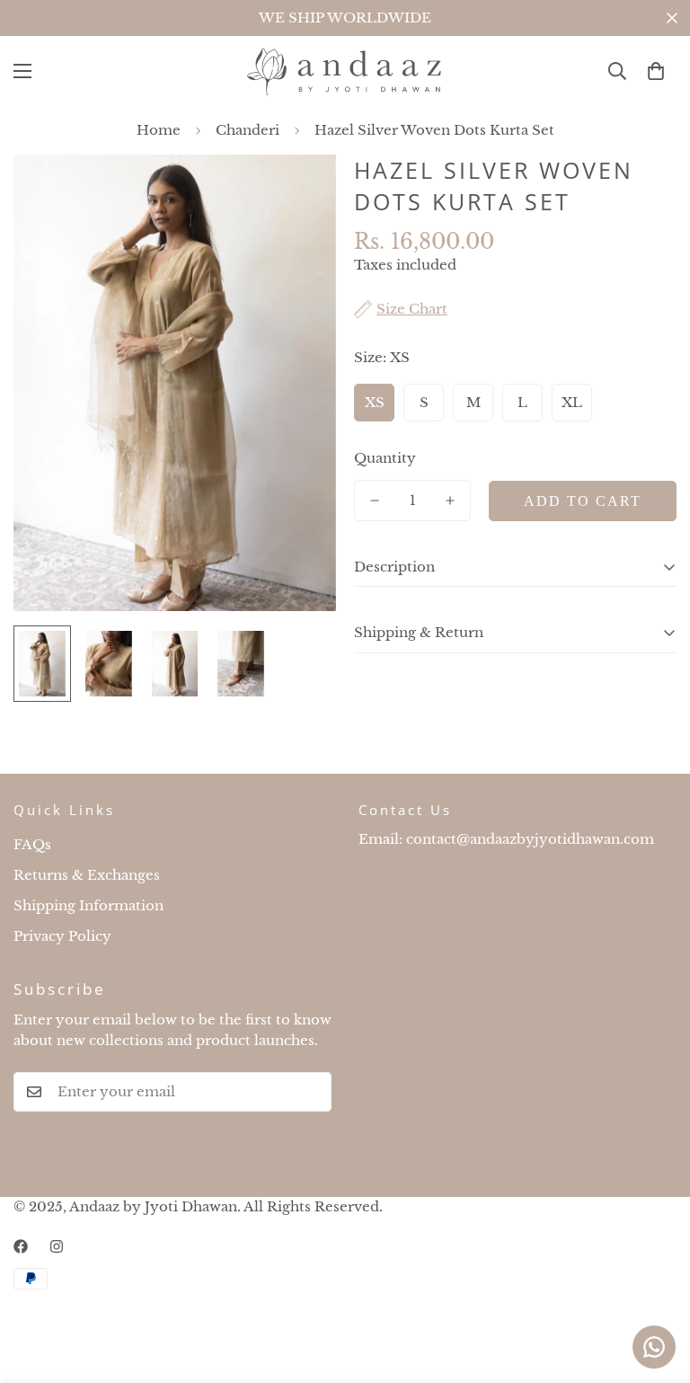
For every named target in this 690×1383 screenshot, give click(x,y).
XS (375, 402)
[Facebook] (20, 1246)
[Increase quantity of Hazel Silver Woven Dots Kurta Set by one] (450, 500)
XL (572, 402)
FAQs (32, 844)
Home (159, 129)
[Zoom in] (298, 193)
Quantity (385, 457)
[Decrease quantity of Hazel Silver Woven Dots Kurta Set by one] (374, 500)
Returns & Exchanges (86, 874)
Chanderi (247, 129)
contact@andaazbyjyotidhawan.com (530, 838)
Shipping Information (88, 905)
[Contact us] (654, 1347)
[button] (656, 71)
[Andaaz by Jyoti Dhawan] (345, 71)
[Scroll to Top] (655, 1285)
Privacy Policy (62, 935)
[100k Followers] (56, 1246)
